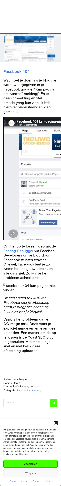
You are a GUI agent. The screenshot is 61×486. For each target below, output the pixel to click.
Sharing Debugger (18, 251)
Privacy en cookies (18, 481)
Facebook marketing (29, 390)
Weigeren (30, 473)
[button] (56, 423)
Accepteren (30, 463)
